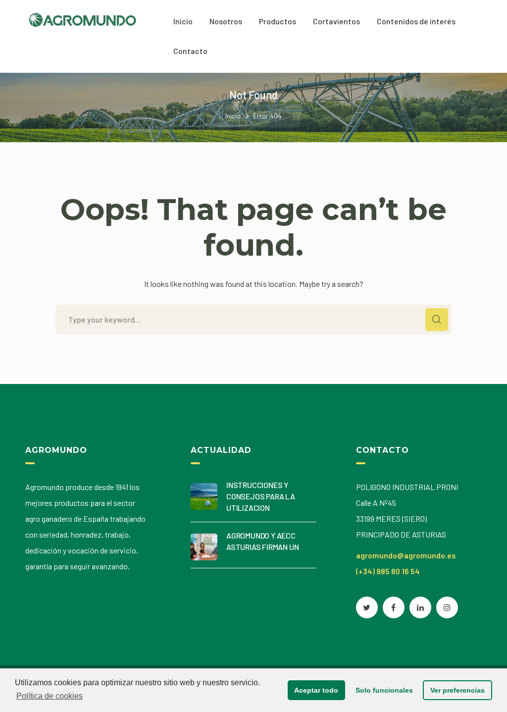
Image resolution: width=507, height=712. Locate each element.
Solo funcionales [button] (384, 690)
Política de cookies (49, 696)
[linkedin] (420, 607)
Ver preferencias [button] (457, 690)
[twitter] (367, 607)
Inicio (233, 115)
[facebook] (394, 607)
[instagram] (447, 607)
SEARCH (436, 319)
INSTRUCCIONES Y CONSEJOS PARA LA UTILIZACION (260, 496)
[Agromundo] (82, 18)
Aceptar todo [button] (316, 690)
